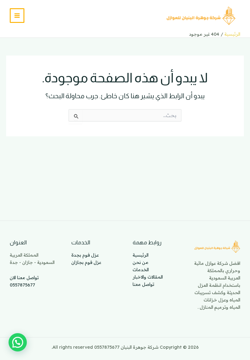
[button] (18, 342)
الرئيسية (140, 255)
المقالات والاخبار (148, 277)
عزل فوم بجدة (85, 255)
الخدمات (141, 269)
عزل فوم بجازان (86, 262)
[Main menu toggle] (17, 15)
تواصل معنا (143, 284)
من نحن (140, 262)
